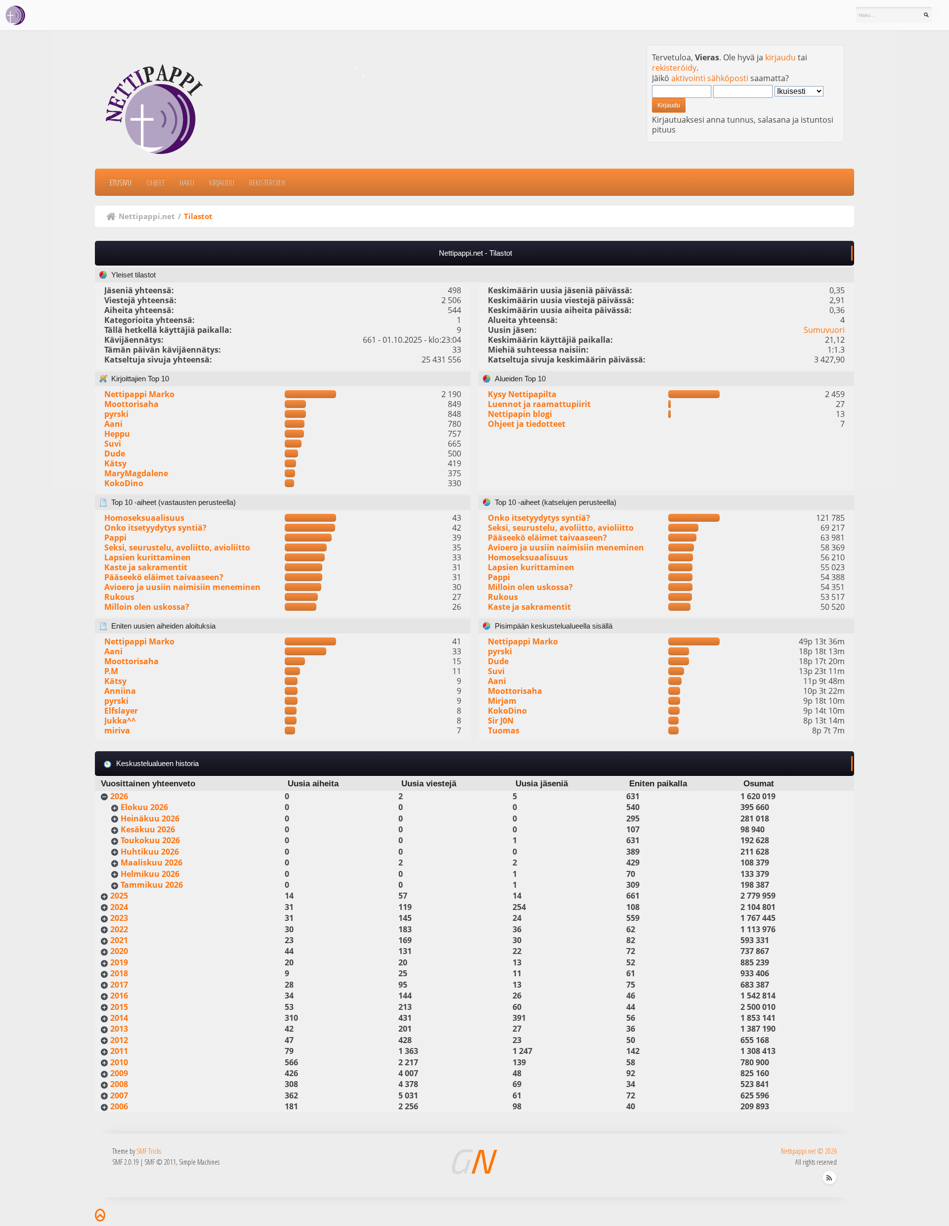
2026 (119, 796)
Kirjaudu (221, 182)
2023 (119, 917)
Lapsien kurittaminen (147, 557)
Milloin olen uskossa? (146, 606)
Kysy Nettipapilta (522, 394)
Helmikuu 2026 (150, 873)
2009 (119, 1073)
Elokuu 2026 (144, 807)
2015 (119, 1006)
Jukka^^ (120, 720)
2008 (119, 1084)
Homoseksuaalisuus (144, 517)
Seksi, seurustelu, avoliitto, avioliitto (177, 547)
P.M (111, 671)
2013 (119, 1028)
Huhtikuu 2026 (150, 851)
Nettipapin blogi (520, 414)
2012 (119, 1040)
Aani (113, 423)
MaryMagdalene (136, 473)
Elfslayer (121, 710)
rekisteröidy (674, 67)
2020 (119, 951)
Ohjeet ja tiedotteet (526, 423)
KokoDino (123, 483)
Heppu (117, 433)
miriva (117, 730)
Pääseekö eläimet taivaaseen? (163, 577)
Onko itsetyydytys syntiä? (155, 527)
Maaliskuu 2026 (151, 862)
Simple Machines (199, 1162)
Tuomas (503, 730)
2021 (119, 940)
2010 (119, 1062)
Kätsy (115, 463)
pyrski (116, 414)
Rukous (119, 596)
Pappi (115, 537)
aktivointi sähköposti (709, 78)
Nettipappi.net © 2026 (809, 1151)
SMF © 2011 (160, 1162)
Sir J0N (501, 720)
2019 (119, 962)
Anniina (120, 690)
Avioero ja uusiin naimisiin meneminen (182, 587)
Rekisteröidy (267, 182)
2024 (119, 907)
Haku (186, 182)
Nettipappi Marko (139, 394)
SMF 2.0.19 (125, 1162)
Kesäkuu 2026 (148, 829)
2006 (119, 1106)
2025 (119, 895)
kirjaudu (780, 57)
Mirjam (502, 700)
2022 (119, 929)
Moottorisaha (131, 404)
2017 (119, 984)
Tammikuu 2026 (152, 884)
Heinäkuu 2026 (150, 818)
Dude (114, 453)
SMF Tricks (148, 1151)
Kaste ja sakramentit (145, 567)
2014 (119, 1017)
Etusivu (120, 182)
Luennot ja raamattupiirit (539, 404)
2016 (119, 995)
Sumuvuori (824, 329)
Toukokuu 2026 (150, 840)
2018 (119, 973)
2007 (119, 1095)
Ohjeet (155, 182)
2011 (119, 1050)
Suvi (112, 443)
